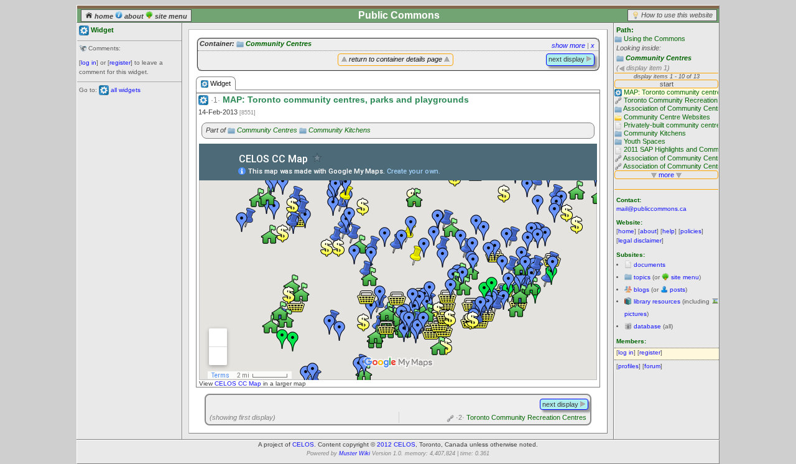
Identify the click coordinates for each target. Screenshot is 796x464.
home (104, 16)
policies (690, 231)
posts (677, 289)
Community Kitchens (339, 130)
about (134, 16)
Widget (219, 83)
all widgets (126, 89)
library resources (657, 301)
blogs (641, 289)
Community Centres (659, 58)
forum (652, 366)
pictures (635, 313)
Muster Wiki (354, 453)
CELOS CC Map (239, 383)
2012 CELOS (396, 444)
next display (567, 59)
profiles (628, 366)
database (647, 326)
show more (568, 45)
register (120, 62)
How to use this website (677, 15)
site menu (170, 16)
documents (649, 264)
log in (88, 62)
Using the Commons (654, 38)
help (668, 231)
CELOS (303, 444)
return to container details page (395, 59)
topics (642, 277)
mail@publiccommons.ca (651, 208)
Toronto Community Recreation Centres (521, 417)
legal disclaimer (640, 240)
